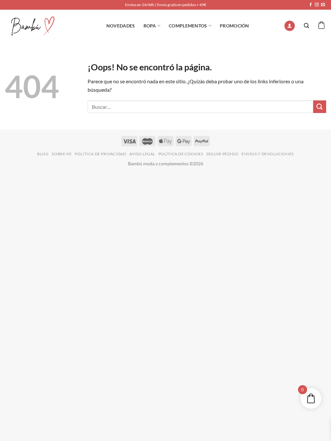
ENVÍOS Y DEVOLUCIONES (267, 153)
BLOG (42, 153)
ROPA (150, 25)
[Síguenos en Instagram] (317, 5)
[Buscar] (306, 25)
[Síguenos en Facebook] (311, 5)
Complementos (188, 25)
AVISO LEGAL (142, 153)
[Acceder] (289, 26)
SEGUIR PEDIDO (222, 153)
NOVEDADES (120, 25)
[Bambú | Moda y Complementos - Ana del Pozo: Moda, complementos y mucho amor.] (33, 26)
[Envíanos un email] (323, 5)
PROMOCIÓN (234, 25)
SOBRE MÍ (61, 153)
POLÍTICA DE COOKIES (180, 153)
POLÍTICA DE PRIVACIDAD (100, 153)
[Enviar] (319, 106)
